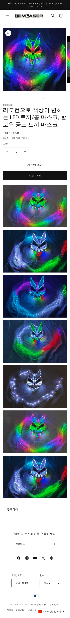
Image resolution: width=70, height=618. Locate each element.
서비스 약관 (33, 610)
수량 (5, 144)
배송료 (6, 138)
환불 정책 (54, 604)
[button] (7, 16)
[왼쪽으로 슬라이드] (27, 98)
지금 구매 (35, 175)
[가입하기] (53, 544)
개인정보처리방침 (15, 610)
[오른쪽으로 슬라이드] (43, 98)
